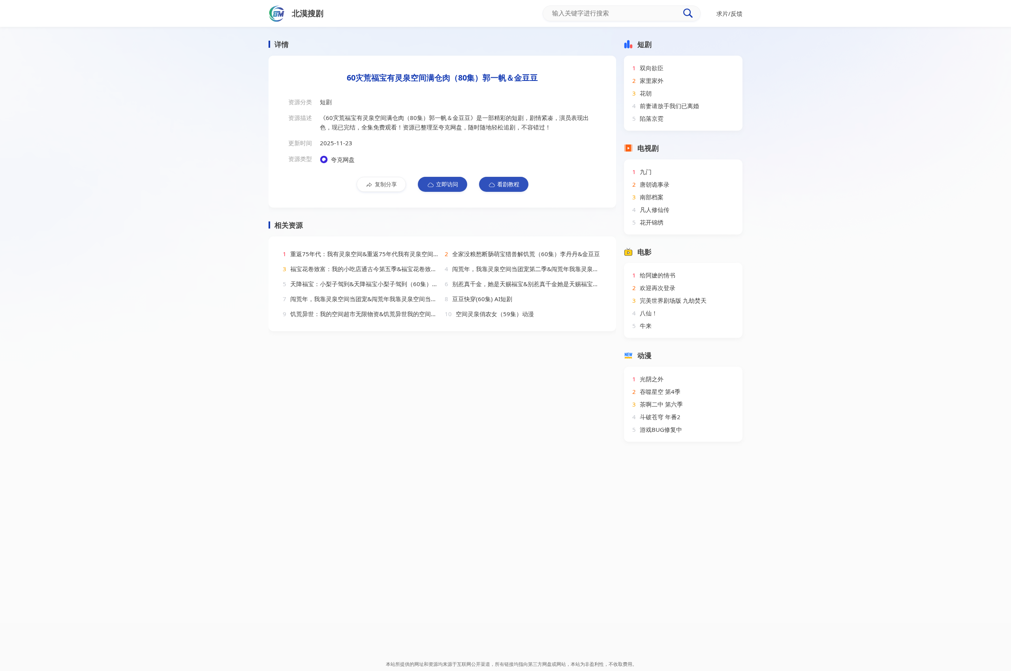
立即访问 (447, 184)
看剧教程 (508, 184)
